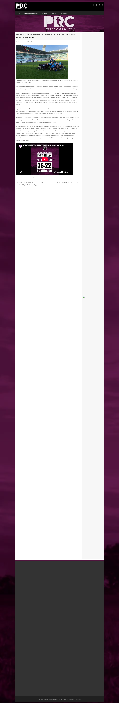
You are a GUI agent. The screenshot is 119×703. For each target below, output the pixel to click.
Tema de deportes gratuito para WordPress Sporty (52, 699)
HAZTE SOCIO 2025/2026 (31, 13)
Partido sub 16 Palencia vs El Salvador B (68, 183)
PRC (19, 13)
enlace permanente (51, 177)
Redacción (34, 41)
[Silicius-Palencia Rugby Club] (21, 6)
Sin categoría (32, 177)
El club (44, 13)
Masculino (53, 13)
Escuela (63, 13)
